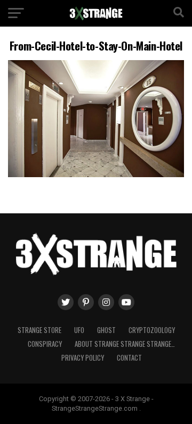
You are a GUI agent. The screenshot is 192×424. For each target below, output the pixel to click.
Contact (129, 358)
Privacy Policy (82, 358)
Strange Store (39, 330)
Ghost (106, 330)
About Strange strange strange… (125, 344)
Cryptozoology (152, 330)
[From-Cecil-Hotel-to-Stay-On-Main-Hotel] (96, 174)
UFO (79, 330)
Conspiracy (45, 344)
